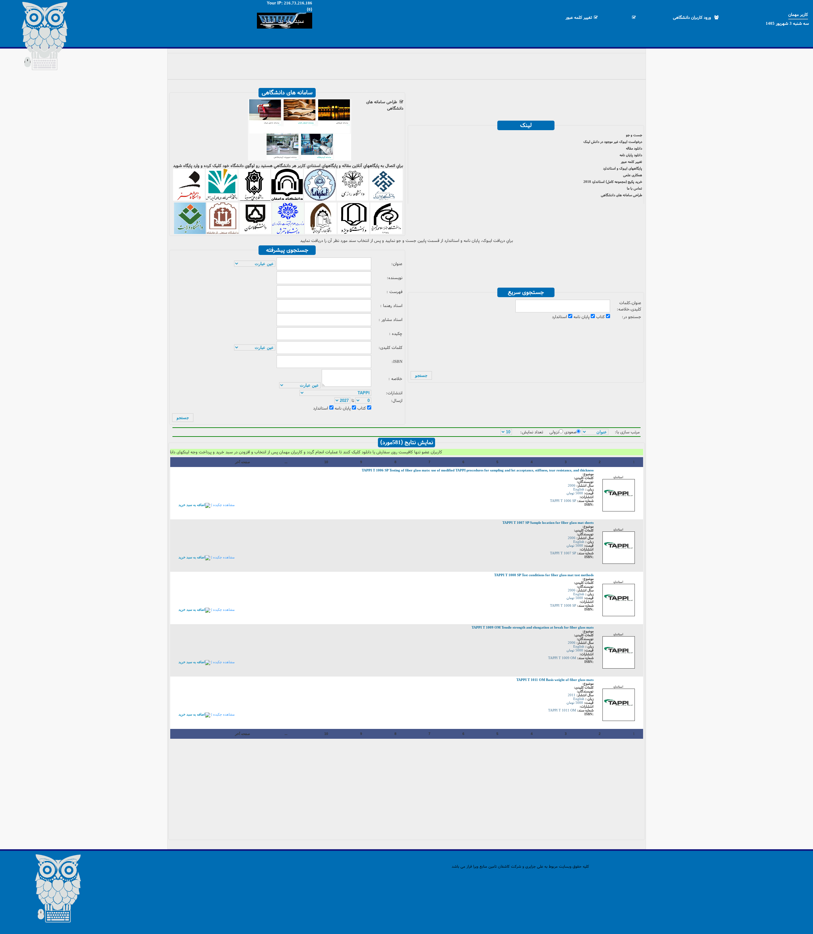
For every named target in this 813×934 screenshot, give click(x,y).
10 (326, 462)
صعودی (570, 432)
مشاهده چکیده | (222, 505)
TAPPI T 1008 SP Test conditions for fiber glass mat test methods (544, 575)
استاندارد (560, 317)
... (286, 462)
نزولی (554, 432)
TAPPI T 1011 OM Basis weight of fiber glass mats (555, 680)
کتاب (601, 317)
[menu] (406, 64)
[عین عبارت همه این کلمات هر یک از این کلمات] (254, 264)
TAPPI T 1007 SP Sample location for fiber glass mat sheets (548, 522)
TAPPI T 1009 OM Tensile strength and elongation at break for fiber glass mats (533, 627)
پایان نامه (582, 317)
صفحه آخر (242, 462)
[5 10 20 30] (506, 432)
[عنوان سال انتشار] (595, 432)
